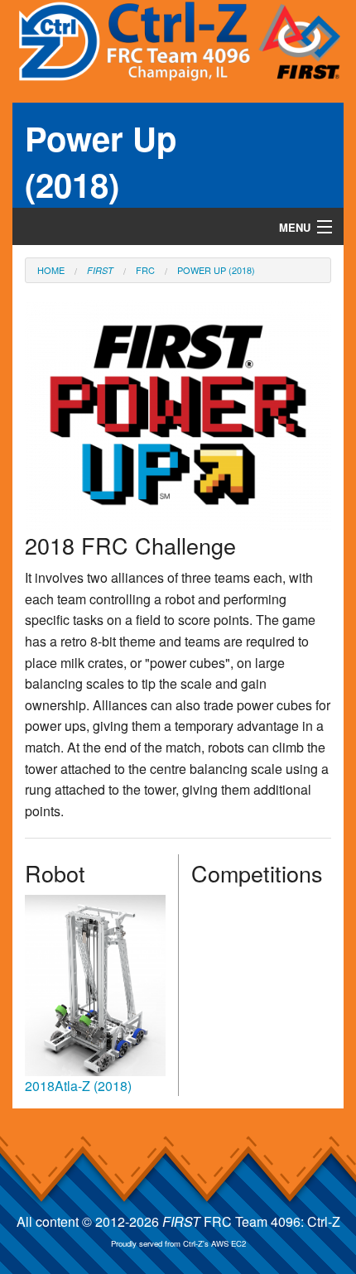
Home (51, 269)
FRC (145, 269)
